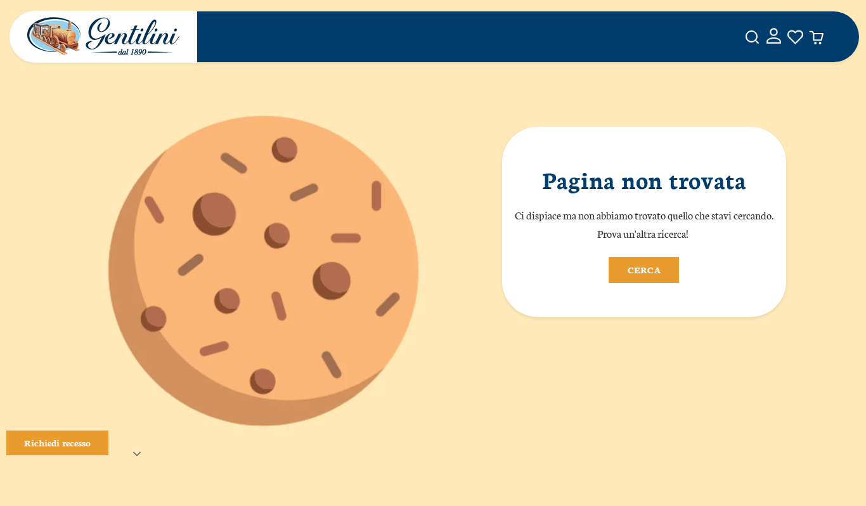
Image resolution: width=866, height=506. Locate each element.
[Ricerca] (752, 37)
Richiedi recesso (57, 442)
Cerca (644, 269)
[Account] (774, 37)
